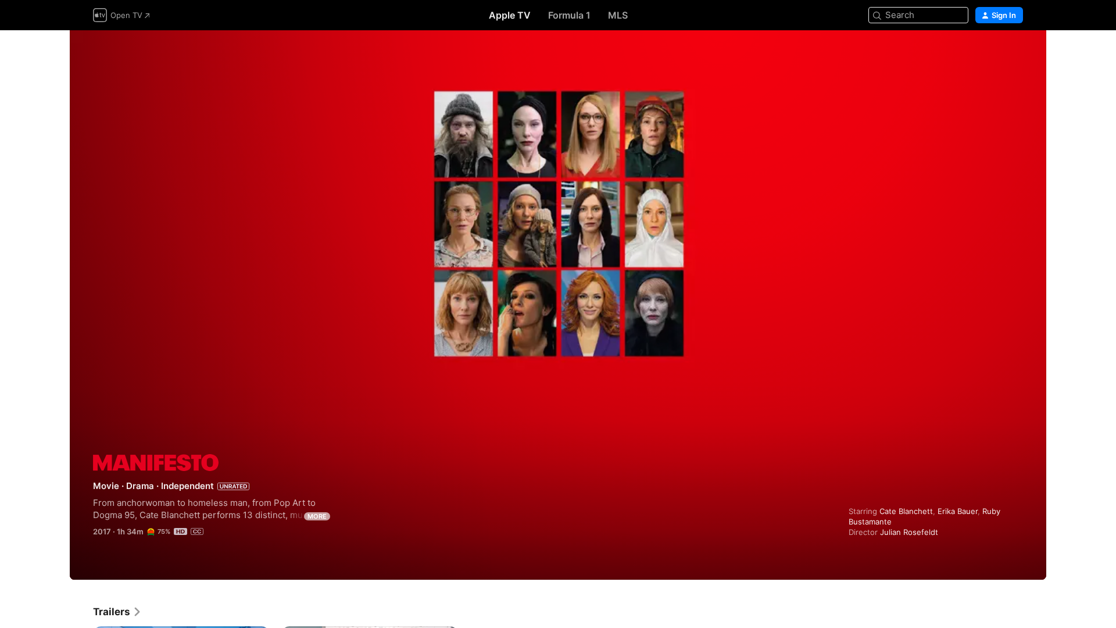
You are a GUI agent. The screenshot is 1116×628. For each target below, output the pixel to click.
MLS (618, 15)
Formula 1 (569, 15)
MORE (317, 516)
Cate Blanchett (906, 511)
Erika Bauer (958, 511)
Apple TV (510, 15)
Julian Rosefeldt (909, 532)
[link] (117, 611)
